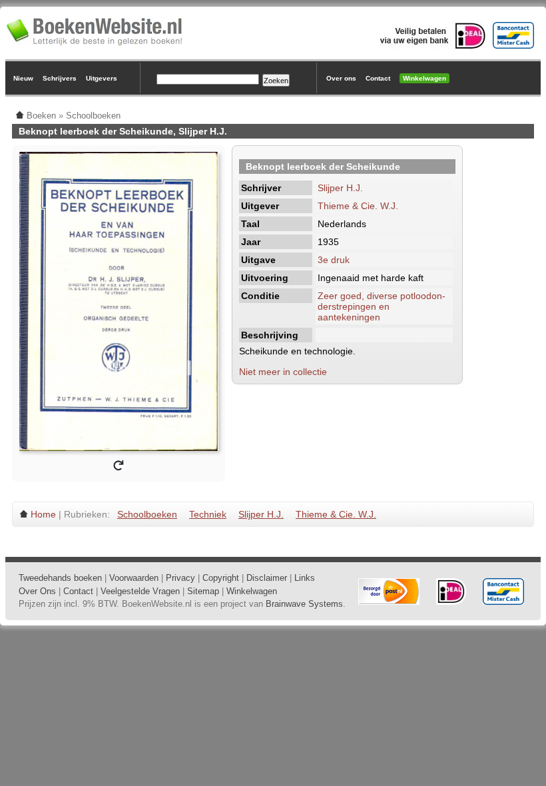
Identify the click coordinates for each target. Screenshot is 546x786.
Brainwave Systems (304, 604)
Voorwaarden (133, 578)
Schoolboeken (147, 514)
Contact (378, 78)
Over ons (341, 78)
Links (304, 578)
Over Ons (37, 591)
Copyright (220, 578)
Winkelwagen (424, 78)
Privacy (180, 578)
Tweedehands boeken (60, 578)
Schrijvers (60, 78)
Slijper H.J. (340, 188)
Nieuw (23, 78)
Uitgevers (101, 78)
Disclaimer (266, 578)
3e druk (334, 259)
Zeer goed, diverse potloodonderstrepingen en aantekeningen (381, 306)
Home (43, 514)
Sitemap (203, 591)
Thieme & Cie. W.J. (358, 205)
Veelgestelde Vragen (140, 591)
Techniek (207, 514)
